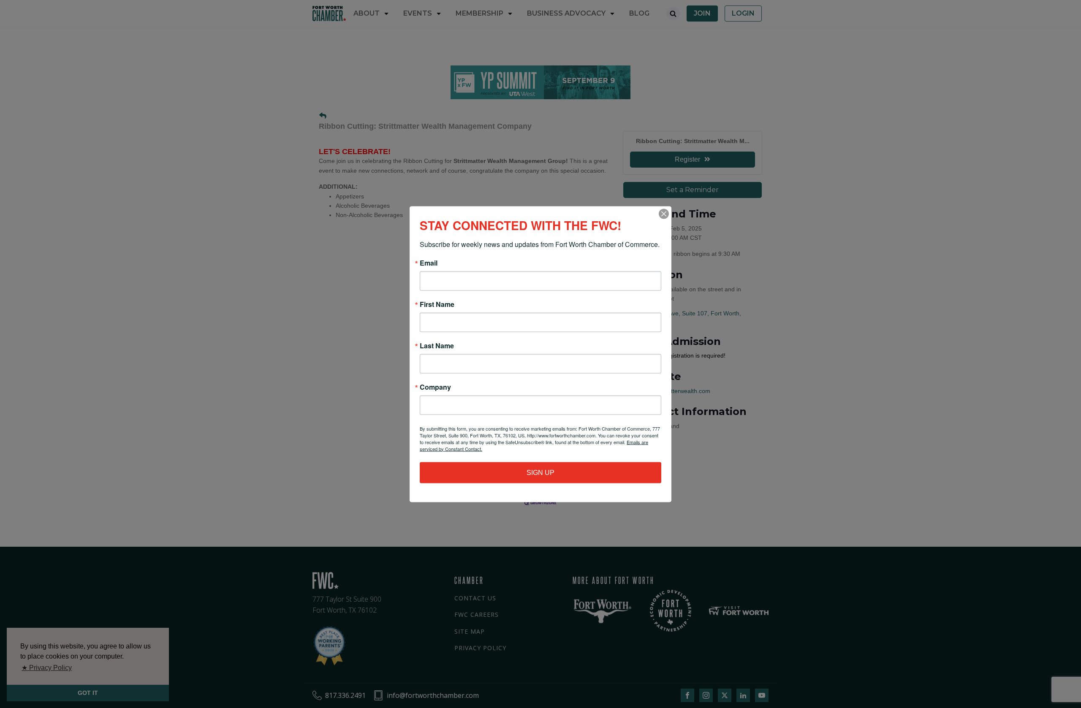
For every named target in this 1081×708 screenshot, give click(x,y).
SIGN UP (540, 472)
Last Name (437, 345)
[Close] (664, 214)
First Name (437, 304)
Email (428, 262)
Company (435, 386)
